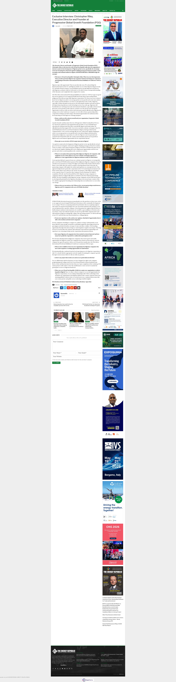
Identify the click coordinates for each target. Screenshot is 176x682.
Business (59, 10)
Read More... (64, 665)
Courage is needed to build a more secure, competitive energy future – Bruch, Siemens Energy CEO (113, 619)
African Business (80, 652)
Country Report (68, 10)
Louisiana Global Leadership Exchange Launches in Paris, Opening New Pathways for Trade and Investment (113, 599)
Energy (76, 10)
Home (53, 10)
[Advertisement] (113, 636)
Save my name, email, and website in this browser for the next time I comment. (72, 359)
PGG (62, 284)
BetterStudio (121, 674)
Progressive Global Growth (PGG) (70, 284)
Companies (66, 0)
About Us (105, 10)
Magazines (97, 10)
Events (90, 10)
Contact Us (112, 10)
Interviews (83, 10)
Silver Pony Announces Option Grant (112, 614)
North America (79, 663)
